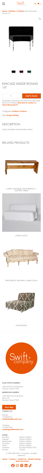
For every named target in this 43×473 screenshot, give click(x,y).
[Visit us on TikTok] (30, 465)
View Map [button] (9, 407)
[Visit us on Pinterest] (21, 465)
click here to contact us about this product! (19, 104)
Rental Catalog (34, 459)
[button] (35, 4)
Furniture (12, 11)
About (4, 459)
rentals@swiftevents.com (12, 419)
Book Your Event (22, 461)
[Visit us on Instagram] (17, 465)
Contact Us (22, 459)
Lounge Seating (12, 115)
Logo (21, 3)
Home (4, 11)
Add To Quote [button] (31, 96)
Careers (12, 459)
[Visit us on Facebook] (13, 465)
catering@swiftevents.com (12, 429)
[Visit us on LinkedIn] (26, 465)
